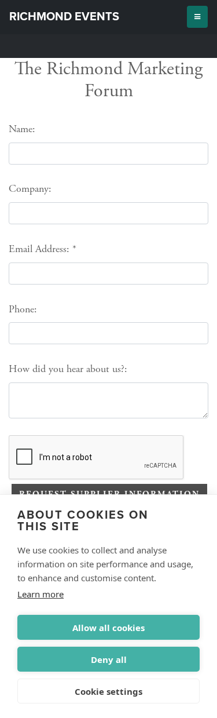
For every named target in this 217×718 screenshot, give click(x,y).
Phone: (23, 309)
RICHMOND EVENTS (64, 17)
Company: (30, 188)
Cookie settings (108, 691)
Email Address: (39, 249)
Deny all (109, 659)
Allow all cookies (108, 627)
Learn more (40, 594)
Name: (22, 129)
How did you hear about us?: (68, 369)
